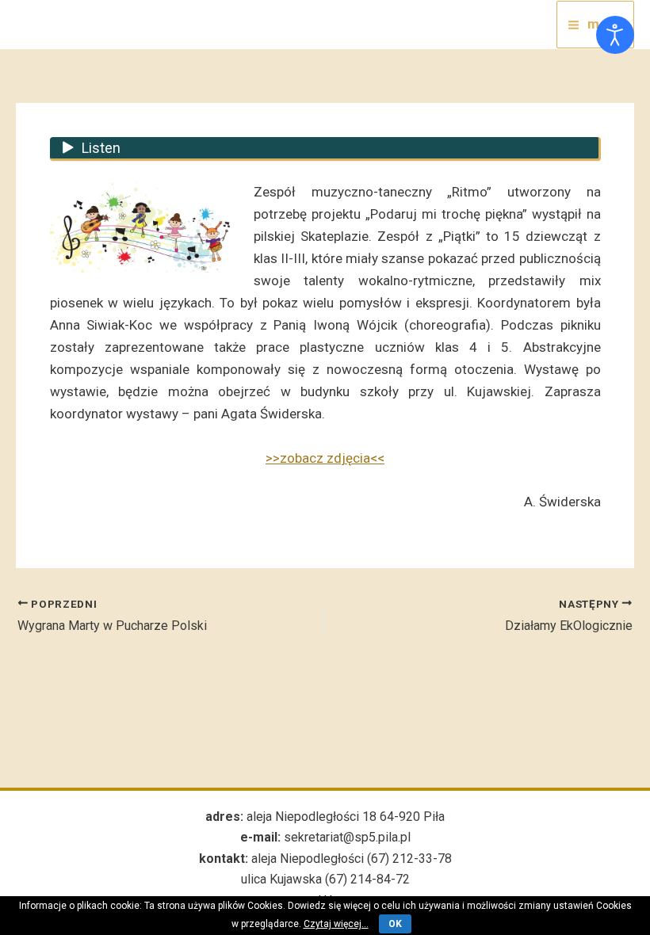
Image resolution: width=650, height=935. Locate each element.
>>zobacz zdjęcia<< (325, 458)
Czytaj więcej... (336, 923)
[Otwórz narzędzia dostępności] (615, 35)
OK (395, 923)
